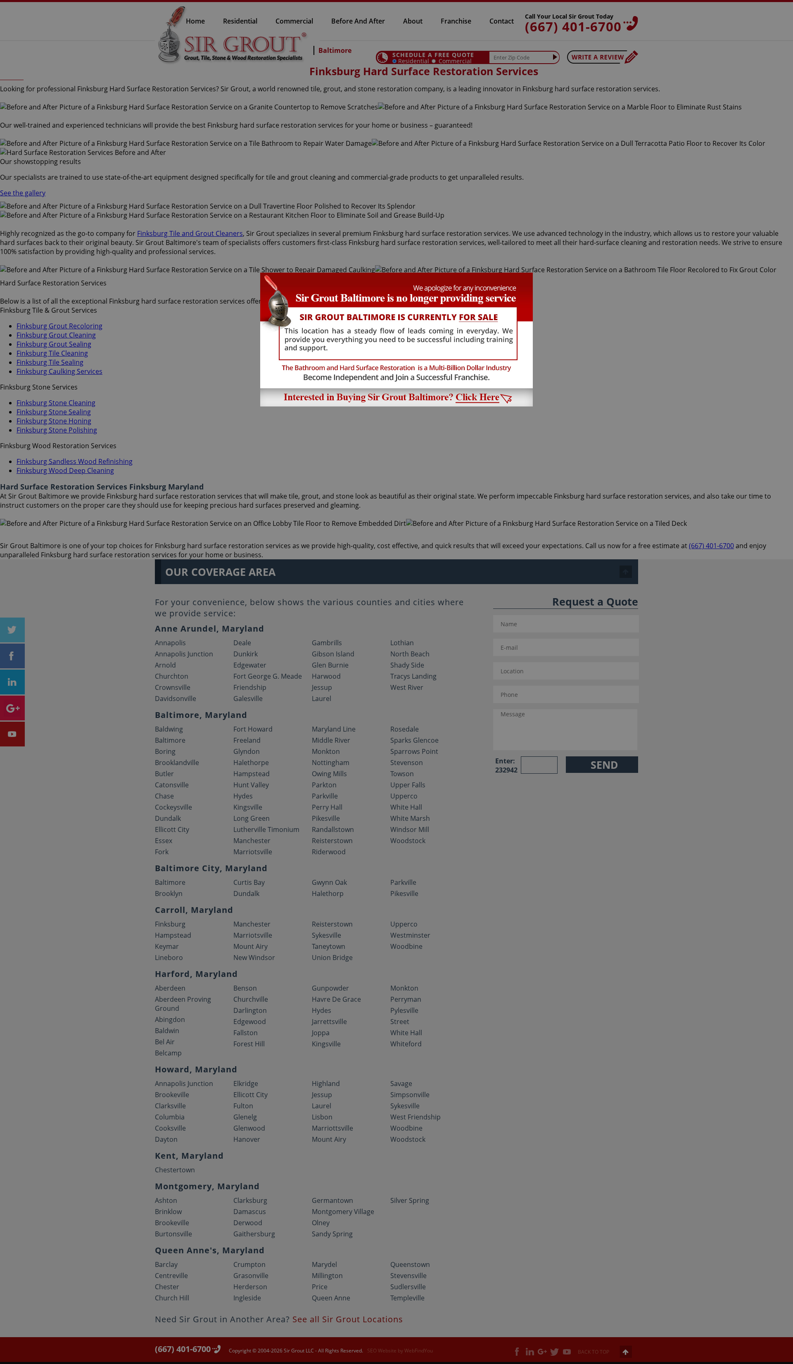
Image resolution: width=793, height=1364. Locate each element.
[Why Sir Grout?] (396, 404)
